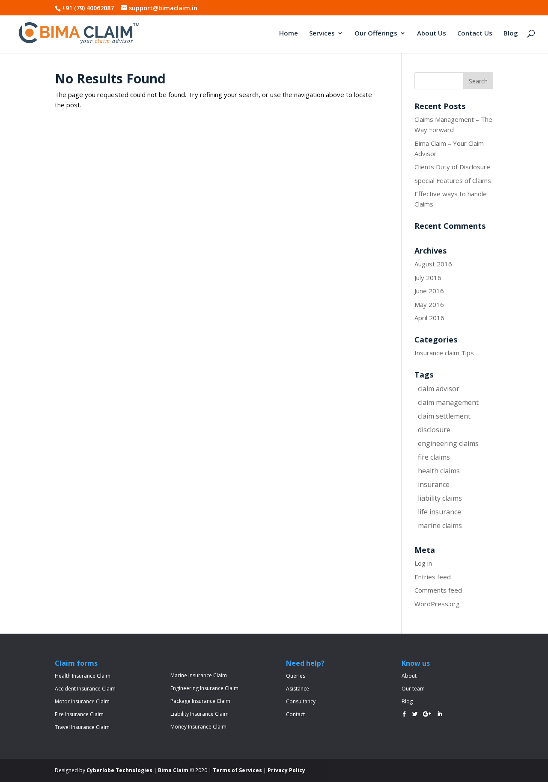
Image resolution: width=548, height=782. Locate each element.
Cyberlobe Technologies (119, 770)
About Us (431, 33)
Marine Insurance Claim (198, 675)
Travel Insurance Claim (82, 727)
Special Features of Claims (452, 180)
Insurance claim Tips (444, 352)
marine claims (440, 525)
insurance (434, 484)
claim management (448, 402)
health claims (439, 470)
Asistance (297, 688)
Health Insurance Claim (82, 675)
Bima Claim (173, 770)
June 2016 (429, 290)
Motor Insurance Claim (82, 701)
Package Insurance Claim (200, 701)
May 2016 (429, 304)
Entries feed (432, 576)
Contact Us (474, 33)
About (409, 675)
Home (288, 33)
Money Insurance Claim (198, 726)
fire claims (434, 457)
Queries (295, 675)
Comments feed (438, 590)
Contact (295, 714)
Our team (413, 688)
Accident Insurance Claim (85, 688)
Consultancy (301, 701)
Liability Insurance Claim (199, 713)
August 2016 (433, 264)
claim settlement (444, 416)
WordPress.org (437, 603)
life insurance (439, 511)
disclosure (434, 429)
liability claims (440, 498)
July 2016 (427, 277)
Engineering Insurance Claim (204, 688)
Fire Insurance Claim (79, 714)
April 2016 (429, 317)
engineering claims (448, 443)
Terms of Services (237, 770)
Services (322, 33)
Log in (423, 563)
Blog (510, 33)
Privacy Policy (286, 770)
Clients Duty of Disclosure (452, 166)
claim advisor (438, 388)
